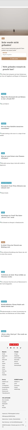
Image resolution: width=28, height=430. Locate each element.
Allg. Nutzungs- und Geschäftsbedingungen (12, 422)
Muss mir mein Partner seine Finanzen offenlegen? (12, 157)
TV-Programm (5, 385)
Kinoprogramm (5, 387)
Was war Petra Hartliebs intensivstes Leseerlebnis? (12, 127)
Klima (3, 373)
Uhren (3, 242)
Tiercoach (4, 301)
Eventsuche (5, 389)
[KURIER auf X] (17, 348)
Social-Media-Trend (6, 183)
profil (15, 383)
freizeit (3, 363)
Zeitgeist (4, 94)
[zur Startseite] (14, 345)
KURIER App (17, 389)
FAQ (3, 405)
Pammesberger (17, 365)
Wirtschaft (4, 359)
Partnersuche (5, 391)
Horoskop (16, 363)
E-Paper (16, 354)
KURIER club (5, 381)
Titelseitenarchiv (6, 393)
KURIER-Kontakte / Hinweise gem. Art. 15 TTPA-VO (13, 426)
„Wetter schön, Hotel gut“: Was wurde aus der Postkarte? (14, 335)
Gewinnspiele (17, 357)
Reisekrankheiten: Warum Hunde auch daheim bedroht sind (12, 305)
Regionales (4, 355)
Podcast (16, 361)
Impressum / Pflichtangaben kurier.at (10, 413)
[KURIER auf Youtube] (11, 348)
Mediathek (16, 355)
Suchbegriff (4, 52)
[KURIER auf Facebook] (7, 348)
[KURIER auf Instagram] (14, 348)
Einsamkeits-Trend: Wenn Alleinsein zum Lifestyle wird (13, 187)
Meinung (4, 371)
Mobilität (4, 374)
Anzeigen (4, 401)
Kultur (3, 369)
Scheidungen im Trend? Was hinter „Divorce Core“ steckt (11, 216)
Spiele (3, 383)
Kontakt (4, 407)
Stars (3, 361)
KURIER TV (16, 381)
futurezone (16, 385)
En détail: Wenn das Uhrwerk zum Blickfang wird (11, 246)
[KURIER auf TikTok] (21, 348)
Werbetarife (4, 403)
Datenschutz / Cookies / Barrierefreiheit (11, 419)
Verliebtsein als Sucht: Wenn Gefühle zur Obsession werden (13, 276)
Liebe (3, 153)
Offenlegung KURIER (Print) (8, 416)
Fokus (3, 365)
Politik (3, 354)
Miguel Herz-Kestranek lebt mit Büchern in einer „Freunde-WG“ (13, 98)
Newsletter (16, 359)
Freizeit (16, 387)
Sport (3, 357)
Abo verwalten (5, 400)
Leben (3, 367)
